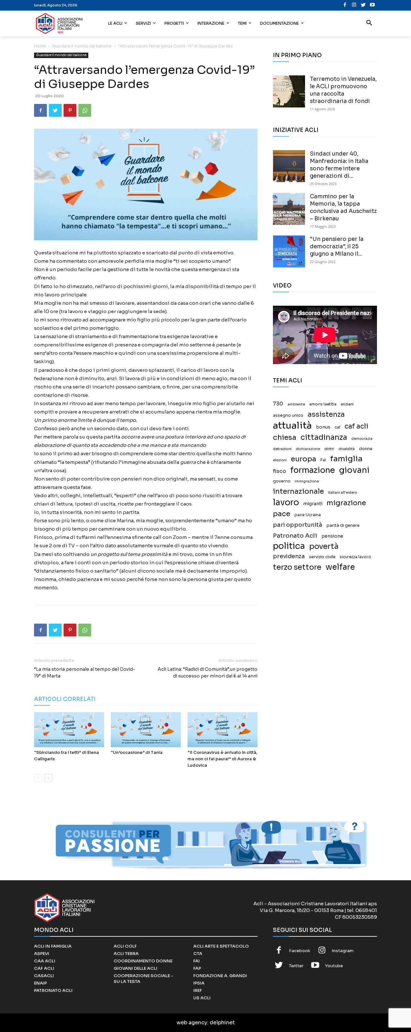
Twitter (296, 965)
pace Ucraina (307, 514)
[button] (369, 23)
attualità (292, 425)
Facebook (299, 950)
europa (303, 459)
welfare (340, 567)
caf (337, 427)
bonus (323, 427)
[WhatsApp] (84, 110)
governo (282, 481)
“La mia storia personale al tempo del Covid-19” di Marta (84, 672)
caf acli (356, 426)
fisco (279, 471)
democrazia (361, 439)
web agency (192, 1022)
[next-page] (48, 778)
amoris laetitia (323, 404)
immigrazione (307, 481)
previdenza (289, 556)
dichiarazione (308, 449)
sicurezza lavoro (355, 557)
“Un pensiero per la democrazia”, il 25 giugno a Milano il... (336, 246)
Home (40, 46)
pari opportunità (297, 525)
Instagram (343, 950)
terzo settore (297, 567)
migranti (312, 504)
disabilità (346, 449)
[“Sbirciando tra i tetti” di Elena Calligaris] (69, 729)
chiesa (284, 437)
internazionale (298, 491)
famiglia (346, 459)
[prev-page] (38, 778)
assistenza (326, 414)
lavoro (286, 502)
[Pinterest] (70, 110)
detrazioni (282, 449)
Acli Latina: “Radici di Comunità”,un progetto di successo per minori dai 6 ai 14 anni (208, 672)
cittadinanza (324, 437)
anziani (347, 404)
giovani (354, 470)
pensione (332, 536)
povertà (323, 546)
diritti (329, 449)
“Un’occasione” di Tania (136, 752)
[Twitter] (363, 5)
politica (289, 546)
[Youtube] (372, 5)
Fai (323, 460)
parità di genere (343, 525)
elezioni (280, 460)
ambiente (296, 404)
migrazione (346, 502)
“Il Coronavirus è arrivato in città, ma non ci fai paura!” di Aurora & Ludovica (222, 759)
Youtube (334, 965)
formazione (312, 470)
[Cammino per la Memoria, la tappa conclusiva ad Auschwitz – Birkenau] (289, 209)
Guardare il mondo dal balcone (82, 46)
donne (365, 448)
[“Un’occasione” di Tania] (146, 729)
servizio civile (322, 556)
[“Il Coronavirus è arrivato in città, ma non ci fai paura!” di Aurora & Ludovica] (223, 729)
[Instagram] (354, 5)
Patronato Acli (295, 535)
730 (278, 404)
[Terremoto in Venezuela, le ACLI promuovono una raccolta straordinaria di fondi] (289, 91)
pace (281, 513)
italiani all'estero (342, 492)
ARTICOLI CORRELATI (65, 699)
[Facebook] (345, 5)
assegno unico (288, 415)
